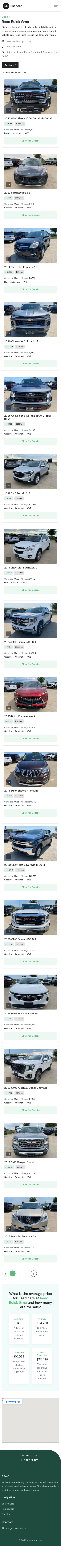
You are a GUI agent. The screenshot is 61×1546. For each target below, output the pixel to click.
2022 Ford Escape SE (17, 192)
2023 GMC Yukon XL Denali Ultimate (25, 1087)
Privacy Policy (29, 1459)
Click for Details (31, 140)
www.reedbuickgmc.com (19, 41)
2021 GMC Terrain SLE (17, 493)
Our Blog (6, 1514)
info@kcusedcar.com (16, 1528)
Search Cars (8, 1503)
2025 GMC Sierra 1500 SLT (20, 939)
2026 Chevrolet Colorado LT (21, 341)
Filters (12, 65)
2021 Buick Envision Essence (21, 1013)
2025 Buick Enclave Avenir (20, 716)
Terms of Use (29, 1455)
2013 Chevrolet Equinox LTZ (20, 567)
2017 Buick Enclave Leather (20, 1236)
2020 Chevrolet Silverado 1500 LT (24, 865)
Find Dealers (8, 1508)
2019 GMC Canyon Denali (19, 1162)
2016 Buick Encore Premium (21, 790)
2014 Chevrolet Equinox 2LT (21, 267)
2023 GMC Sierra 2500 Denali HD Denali (28, 118)
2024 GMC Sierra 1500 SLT (20, 642)
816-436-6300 (14, 46)
